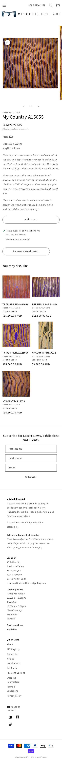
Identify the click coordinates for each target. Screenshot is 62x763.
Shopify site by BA (21, 757)
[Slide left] (23, 106)
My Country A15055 (13, 401)
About (10, 644)
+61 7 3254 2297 (36, 5)
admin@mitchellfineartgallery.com (28, 583)
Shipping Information (13, 680)
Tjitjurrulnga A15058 (45, 304)
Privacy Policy (14, 696)
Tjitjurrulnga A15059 (15, 304)
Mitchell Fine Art (41, 757)
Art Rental (12, 668)
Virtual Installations (13, 661)
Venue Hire (12, 654)
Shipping (5, 129)
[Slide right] (38, 106)
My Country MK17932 (44, 352)
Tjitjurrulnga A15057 (15, 352)
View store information (18, 239)
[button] (4, 5)
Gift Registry (13, 649)
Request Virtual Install (26, 251)
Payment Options (16, 673)
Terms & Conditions (12, 689)
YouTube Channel (13, 709)
